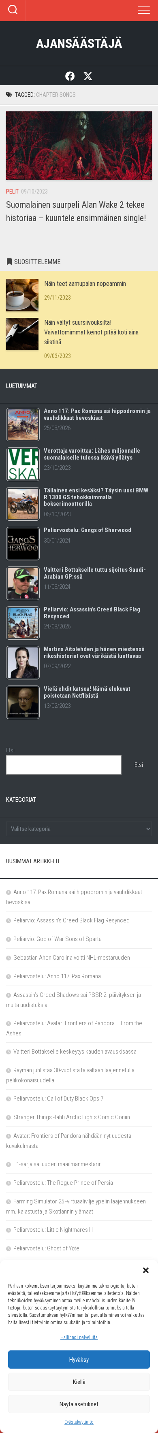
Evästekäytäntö (79, 1422)
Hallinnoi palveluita (79, 1337)
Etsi (10, 750)
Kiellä (79, 1382)
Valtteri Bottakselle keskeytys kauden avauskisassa (75, 1051)
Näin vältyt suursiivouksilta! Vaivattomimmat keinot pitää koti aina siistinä (91, 332)
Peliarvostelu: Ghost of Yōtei (47, 1248)
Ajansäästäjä (79, 43)
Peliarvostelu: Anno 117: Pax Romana (57, 976)
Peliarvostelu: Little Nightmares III (53, 1229)
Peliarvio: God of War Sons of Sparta (57, 939)
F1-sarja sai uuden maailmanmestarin (57, 1164)
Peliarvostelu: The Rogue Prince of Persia (63, 1182)
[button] (146, 1270)
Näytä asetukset (79, 1404)
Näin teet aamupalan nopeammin (85, 283)
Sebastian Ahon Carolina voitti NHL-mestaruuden (71, 957)
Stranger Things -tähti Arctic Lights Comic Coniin (71, 1117)
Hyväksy (79, 1359)
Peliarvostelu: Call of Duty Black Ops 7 (58, 1098)
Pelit (12, 191)
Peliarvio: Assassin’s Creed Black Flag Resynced (71, 920)
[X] (88, 75)
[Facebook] (70, 75)
